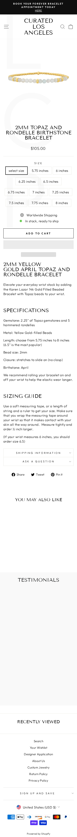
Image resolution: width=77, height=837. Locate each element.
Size (38, 163)
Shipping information (38, 452)
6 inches (62, 170)
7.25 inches (60, 192)
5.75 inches (40, 170)
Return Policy (38, 774)
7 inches (38, 192)
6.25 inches (27, 181)
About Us (38, 761)
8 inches (62, 203)
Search (38, 741)
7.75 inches (40, 203)
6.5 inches (50, 181)
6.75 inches (16, 192)
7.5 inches (16, 203)
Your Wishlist (38, 748)
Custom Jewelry (38, 767)
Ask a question (38, 461)
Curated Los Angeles (38, 26)
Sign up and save (37, 793)
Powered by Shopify (38, 833)
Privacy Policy (38, 780)
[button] (38, 244)
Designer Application (38, 754)
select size (16, 170)
